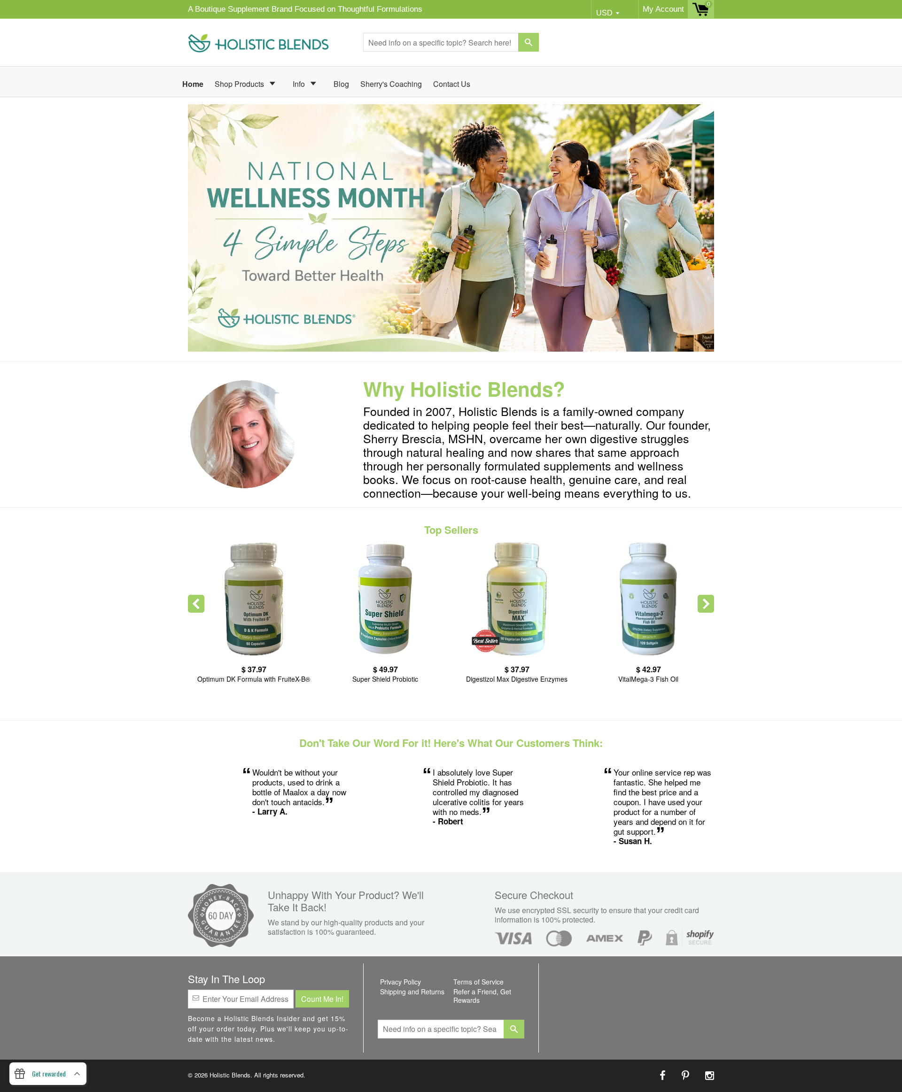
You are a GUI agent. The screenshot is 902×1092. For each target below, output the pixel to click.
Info (300, 83)
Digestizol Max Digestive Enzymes (517, 679)
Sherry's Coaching (391, 83)
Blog (341, 83)
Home (192, 83)
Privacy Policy (400, 981)
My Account (663, 9)
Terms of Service (478, 981)
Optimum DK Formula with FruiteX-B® (253, 679)
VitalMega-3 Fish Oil (648, 679)
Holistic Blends (230, 1074)
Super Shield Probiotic (385, 679)
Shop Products (240, 83)
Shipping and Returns (412, 991)
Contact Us (451, 83)
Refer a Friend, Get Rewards (482, 996)
